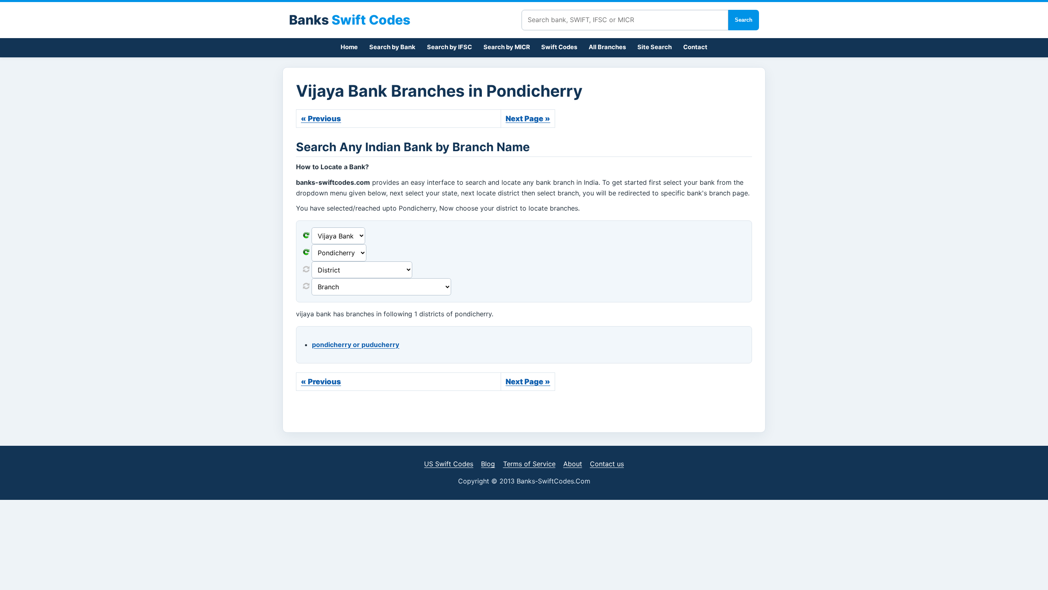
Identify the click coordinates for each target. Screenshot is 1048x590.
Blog (488, 464)
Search (743, 20)
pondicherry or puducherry (355, 344)
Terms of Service (529, 464)
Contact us (607, 464)
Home (349, 47)
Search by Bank (392, 47)
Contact (695, 47)
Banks (349, 20)
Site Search (654, 47)
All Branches (607, 47)
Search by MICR (506, 47)
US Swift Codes (448, 464)
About (572, 464)
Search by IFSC (449, 47)
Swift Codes (559, 47)
